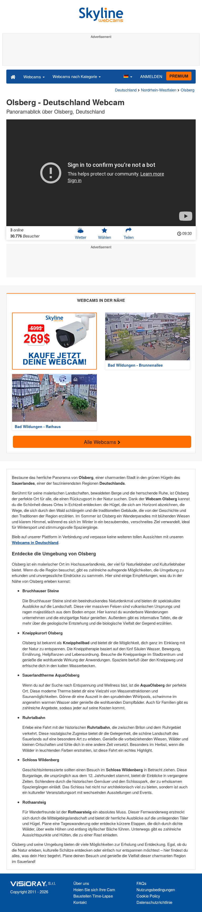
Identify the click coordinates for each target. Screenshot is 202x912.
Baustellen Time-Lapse (93, 896)
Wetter (80, 237)
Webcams (32, 76)
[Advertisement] (101, 52)
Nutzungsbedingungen (156, 889)
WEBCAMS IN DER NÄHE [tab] (101, 300)
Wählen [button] (104, 237)
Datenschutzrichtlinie (154, 902)
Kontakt (80, 902)
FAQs (142, 883)
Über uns (81, 883)
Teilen (129, 237)
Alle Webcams (101, 441)
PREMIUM (178, 76)
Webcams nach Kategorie (75, 76)
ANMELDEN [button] (151, 76)
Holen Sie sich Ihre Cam (94, 889)
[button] (127, 76)
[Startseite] (13, 76)
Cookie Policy (148, 896)
